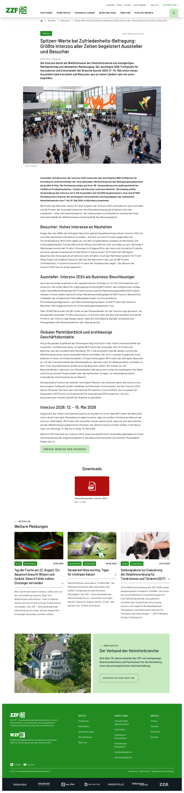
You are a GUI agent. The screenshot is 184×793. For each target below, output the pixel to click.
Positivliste (119, 729)
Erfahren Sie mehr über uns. (119, 678)
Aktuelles (52, 20)
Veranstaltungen (85, 13)
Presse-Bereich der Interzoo (65, 449)
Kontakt (127, 5)
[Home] (41, 20)
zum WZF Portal (169, 5)
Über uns (125, 13)
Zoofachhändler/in (123, 752)
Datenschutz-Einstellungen (163, 771)
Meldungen (65, 20)
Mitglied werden (144, 13)
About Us (155, 5)
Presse (119, 5)
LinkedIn (17, 764)
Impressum (133, 771)
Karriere (155, 726)
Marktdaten (63, 13)
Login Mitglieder (139, 5)
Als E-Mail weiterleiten (133, 33)
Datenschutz (145, 771)
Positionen (46, 13)
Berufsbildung (107, 13)
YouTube (30, 764)
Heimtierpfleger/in (123, 757)
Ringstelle (110, 5)
